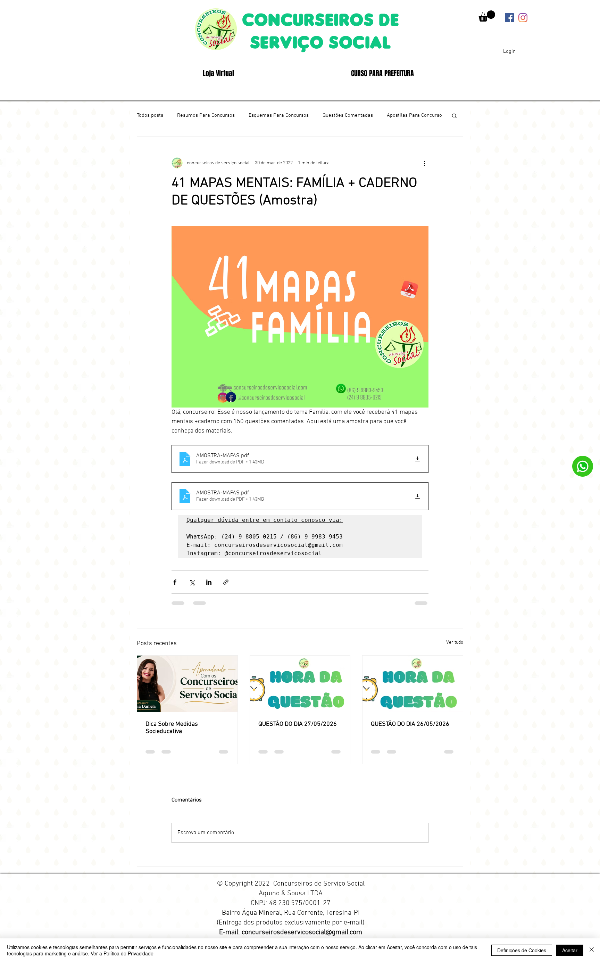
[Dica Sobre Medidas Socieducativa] (187, 688)
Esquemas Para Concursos (279, 115)
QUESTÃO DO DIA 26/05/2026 (410, 729)
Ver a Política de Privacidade (122, 953)
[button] (486, 16)
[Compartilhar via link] (226, 587)
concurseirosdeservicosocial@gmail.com (302, 937)
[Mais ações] (424, 163)
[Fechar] (592, 950)
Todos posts (150, 115)
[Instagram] (522, 17)
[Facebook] (509, 17)
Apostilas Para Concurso (414, 115)
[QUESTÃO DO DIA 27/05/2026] (300, 688)
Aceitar (569, 950)
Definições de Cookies (521, 950)
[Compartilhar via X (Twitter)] (192, 587)
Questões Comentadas (348, 115)
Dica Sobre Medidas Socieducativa (171, 732)
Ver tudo (454, 647)
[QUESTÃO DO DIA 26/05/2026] (412, 688)
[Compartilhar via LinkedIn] (209, 587)
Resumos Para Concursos (206, 115)
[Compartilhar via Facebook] (175, 587)
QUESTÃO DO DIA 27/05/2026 (297, 729)
